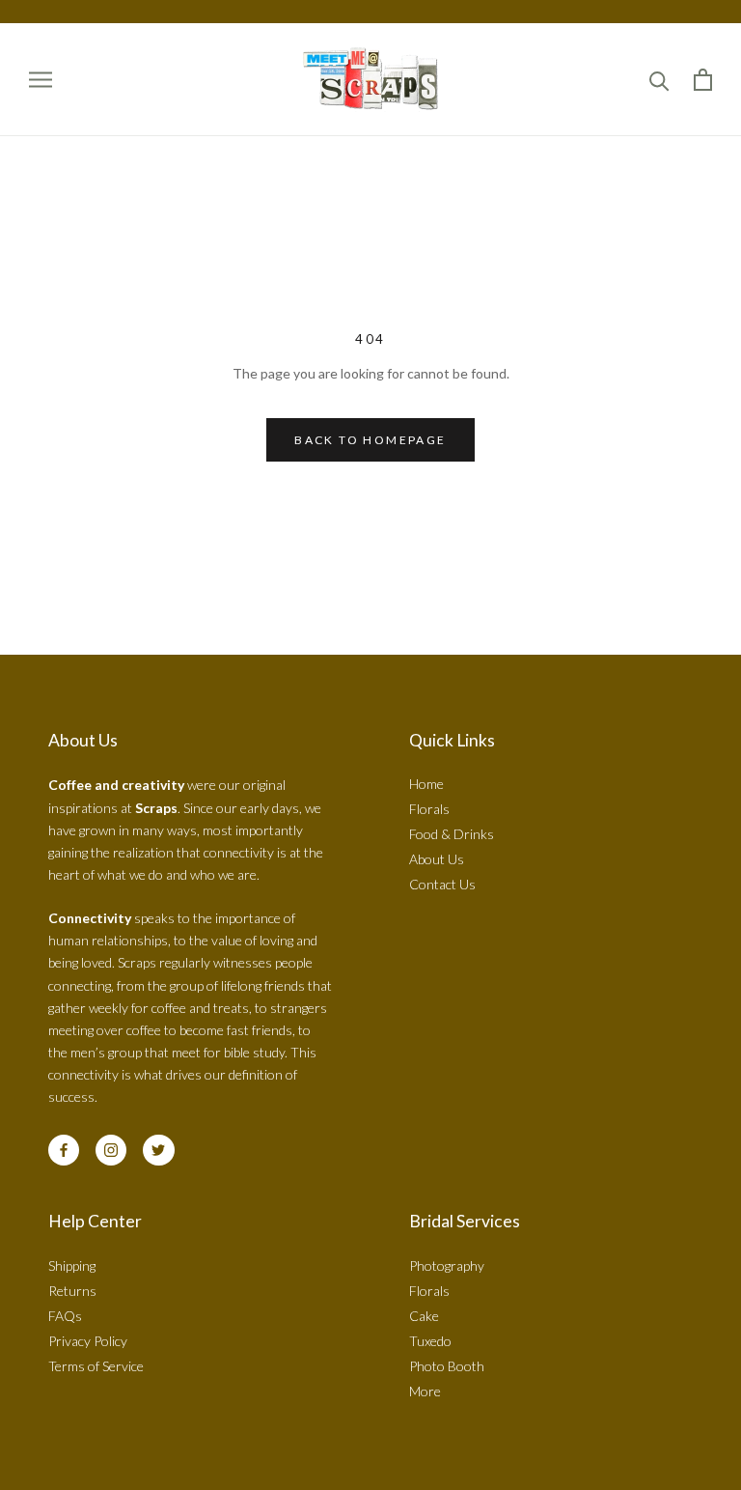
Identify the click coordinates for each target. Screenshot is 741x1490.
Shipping (72, 1265)
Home (426, 783)
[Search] (659, 80)
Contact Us (442, 884)
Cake (424, 1315)
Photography (446, 1265)
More (425, 1391)
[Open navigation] (40, 79)
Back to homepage (370, 440)
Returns (72, 1290)
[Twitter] (158, 1150)
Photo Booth (446, 1366)
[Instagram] (111, 1150)
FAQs (65, 1315)
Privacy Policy (87, 1341)
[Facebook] (63, 1150)
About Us (436, 859)
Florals (429, 809)
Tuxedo (430, 1341)
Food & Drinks (451, 834)
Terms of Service (96, 1366)
